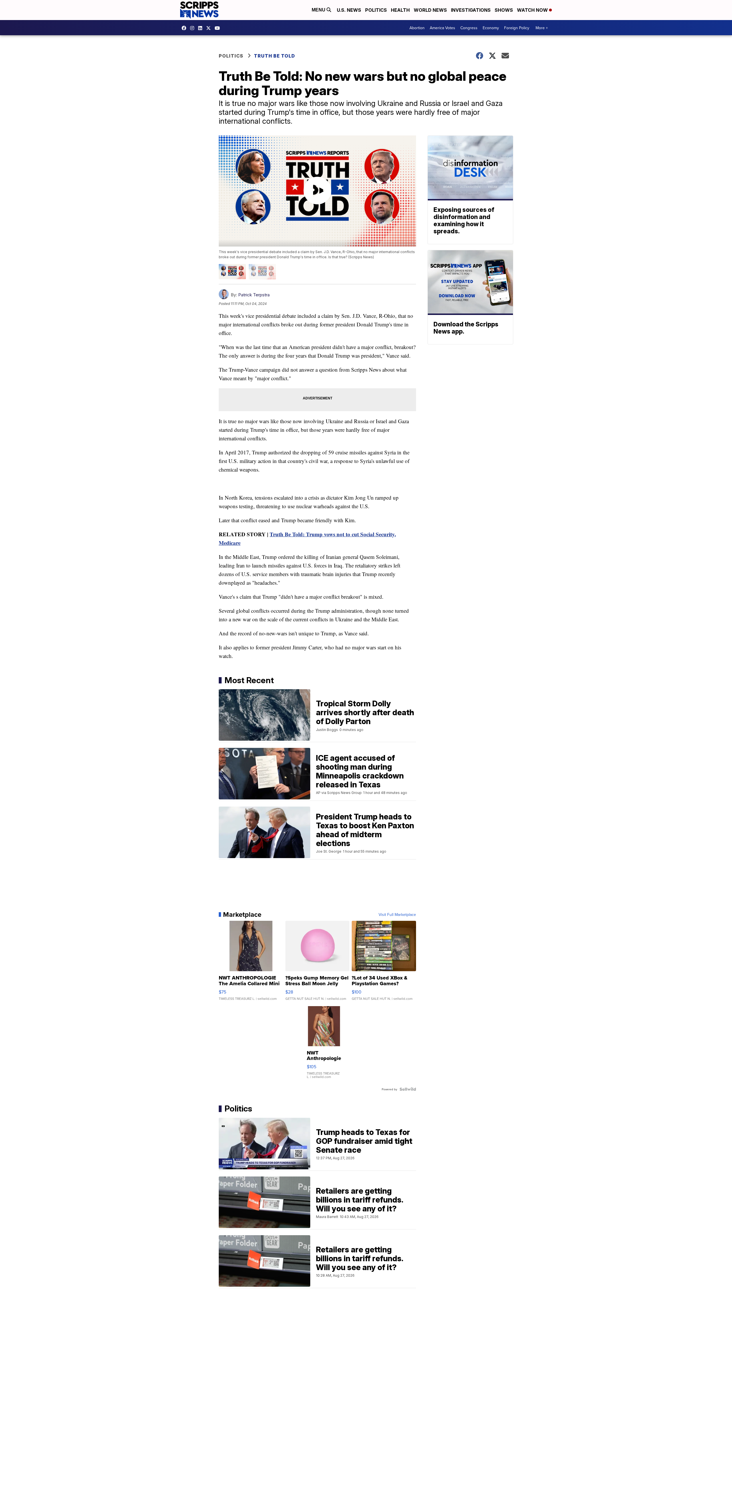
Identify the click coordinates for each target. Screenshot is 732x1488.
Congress (469, 28)
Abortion (417, 28)
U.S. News (349, 10)
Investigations (471, 10)
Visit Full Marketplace (397, 914)
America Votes (442, 28)
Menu (319, 9)
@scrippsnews (219, 28)
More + (542, 28)
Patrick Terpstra (254, 294)
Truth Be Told (274, 56)
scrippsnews (185, 28)
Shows (504, 10)
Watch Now (533, 10)
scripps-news (201, 28)
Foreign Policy (516, 28)
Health (400, 10)
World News (430, 10)
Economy (491, 28)
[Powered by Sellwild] (407, 1089)
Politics (376, 10)
